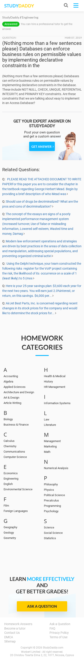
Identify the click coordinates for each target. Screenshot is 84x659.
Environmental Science (18, 489)
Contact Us (12, 632)
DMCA (8, 637)
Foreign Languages (16, 511)
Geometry (10, 538)
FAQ (52, 628)
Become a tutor (15, 628)
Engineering (11, 478)
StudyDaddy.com (53, 647)
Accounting (11, 376)
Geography (10, 527)
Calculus (9, 441)
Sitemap (10, 641)
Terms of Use (58, 637)
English (8, 484)
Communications (14, 451)
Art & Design (11, 397)
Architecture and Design (19, 392)
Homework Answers (18, 624)
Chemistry (10, 446)
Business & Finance (16, 424)
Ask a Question (42, 606)
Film (6, 505)
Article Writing (12, 403)
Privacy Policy (59, 632)
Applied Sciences (15, 387)
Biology (8, 419)
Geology (9, 532)
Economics (11, 473)
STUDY (19, 6)
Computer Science (15, 457)
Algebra (8, 381)
